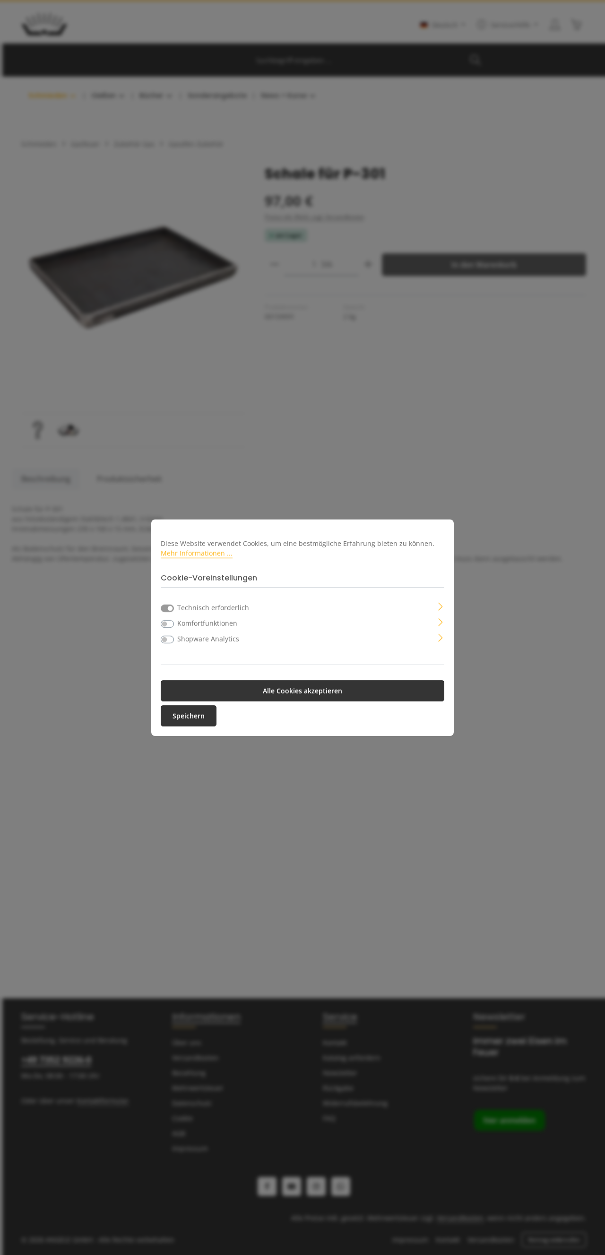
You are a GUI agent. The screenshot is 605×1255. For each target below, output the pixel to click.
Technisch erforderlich (213, 607)
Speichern (189, 715)
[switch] (167, 624)
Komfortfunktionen (207, 623)
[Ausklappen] (441, 606)
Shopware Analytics (208, 638)
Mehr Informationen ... (197, 552)
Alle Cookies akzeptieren (302, 690)
